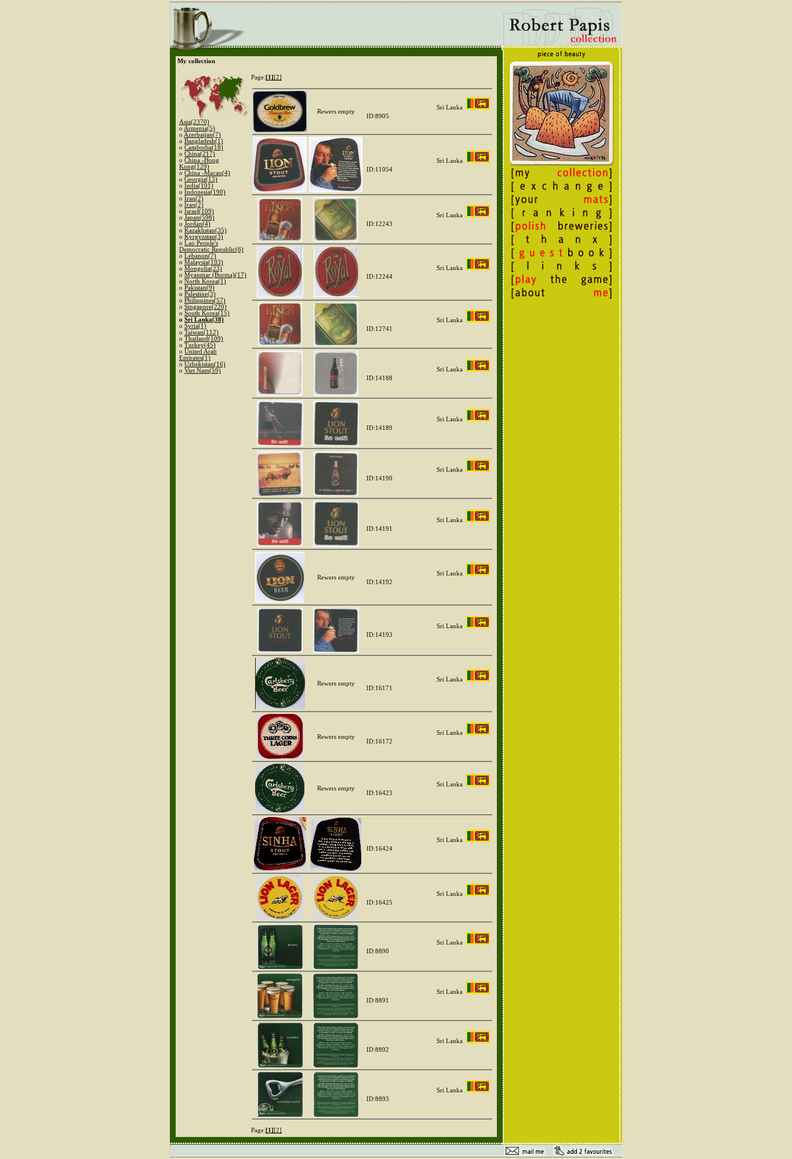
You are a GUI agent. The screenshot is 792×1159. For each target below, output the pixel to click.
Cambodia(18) (203, 147)
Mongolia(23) (203, 268)
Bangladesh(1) (203, 141)
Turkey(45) (200, 345)
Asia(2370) (194, 122)
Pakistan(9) (199, 288)
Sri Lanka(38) (204, 319)
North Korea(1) (205, 281)
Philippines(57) (205, 300)
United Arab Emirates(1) (198, 354)
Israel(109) (199, 211)
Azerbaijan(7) (202, 135)
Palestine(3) (200, 294)
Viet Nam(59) (202, 370)
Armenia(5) (199, 128)
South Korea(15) (207, 313)
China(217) (199, 154)
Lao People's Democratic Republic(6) (211, 246)
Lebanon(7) (200, 256)
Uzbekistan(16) (205, 364)
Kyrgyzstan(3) (203, 237)
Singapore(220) (205, 307)
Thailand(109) (203, 339)
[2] (278, 77)
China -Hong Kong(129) (199, 163)
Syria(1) (195, 326)
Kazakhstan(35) (205, 230)
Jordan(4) (197, 224)
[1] (270, 77)
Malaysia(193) (203, 262)
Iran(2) (194, 198)
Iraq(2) (194, 205)
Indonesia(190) (205, 192)
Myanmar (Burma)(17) (215, 275)
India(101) (198, 186)
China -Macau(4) (207, 173)
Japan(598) (199, 217)
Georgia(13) (200, 179)
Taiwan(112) (201, 332)
